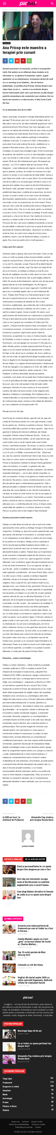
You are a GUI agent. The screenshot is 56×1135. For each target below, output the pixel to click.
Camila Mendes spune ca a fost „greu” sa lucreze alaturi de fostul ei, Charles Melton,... (34, 942)
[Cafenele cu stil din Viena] (9, 968)
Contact (38, 1127)
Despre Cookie (36, 1122)
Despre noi (15, 1122)
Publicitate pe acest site (24, 1127)
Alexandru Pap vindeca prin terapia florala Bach (41, 818)
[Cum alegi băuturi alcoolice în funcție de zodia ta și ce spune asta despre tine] (9, 894)
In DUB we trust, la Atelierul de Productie (13, 818)
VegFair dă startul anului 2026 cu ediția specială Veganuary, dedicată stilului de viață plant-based (35, 980)
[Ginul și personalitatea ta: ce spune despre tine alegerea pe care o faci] (9, 869)
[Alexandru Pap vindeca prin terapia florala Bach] (9, 1059)
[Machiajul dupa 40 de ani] (9, 1034)
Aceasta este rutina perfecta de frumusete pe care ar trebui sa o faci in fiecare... (35, 928)
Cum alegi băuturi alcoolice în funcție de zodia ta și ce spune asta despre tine (35, 894)
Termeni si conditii (38, 1124)
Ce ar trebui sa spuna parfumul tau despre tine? (34, 1044)
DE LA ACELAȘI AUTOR (35, 859)
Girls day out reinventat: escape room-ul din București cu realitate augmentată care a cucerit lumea (33, 882)
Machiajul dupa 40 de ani (30, 1030)
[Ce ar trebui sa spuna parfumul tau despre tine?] (9, 1046)
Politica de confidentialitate (19, 1124)
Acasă (5, 9)
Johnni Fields (28, 846)
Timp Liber (13, 9)
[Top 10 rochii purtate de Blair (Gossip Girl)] (9, 955)
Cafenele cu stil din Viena (30, 964)
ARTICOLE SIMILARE (13, 859)
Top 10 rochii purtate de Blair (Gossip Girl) (32, 953)
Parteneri (25, 1122)
